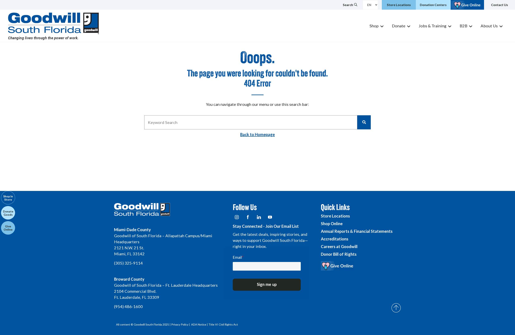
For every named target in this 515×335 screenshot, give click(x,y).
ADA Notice (198, 324)
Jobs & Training (432, 25)
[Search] (364, 122)
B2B (463, 25)
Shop (374, 25)
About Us (489, 25)
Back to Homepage (257, 134)
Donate (398, 25)
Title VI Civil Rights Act (223, 324)
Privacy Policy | (181, 324)
